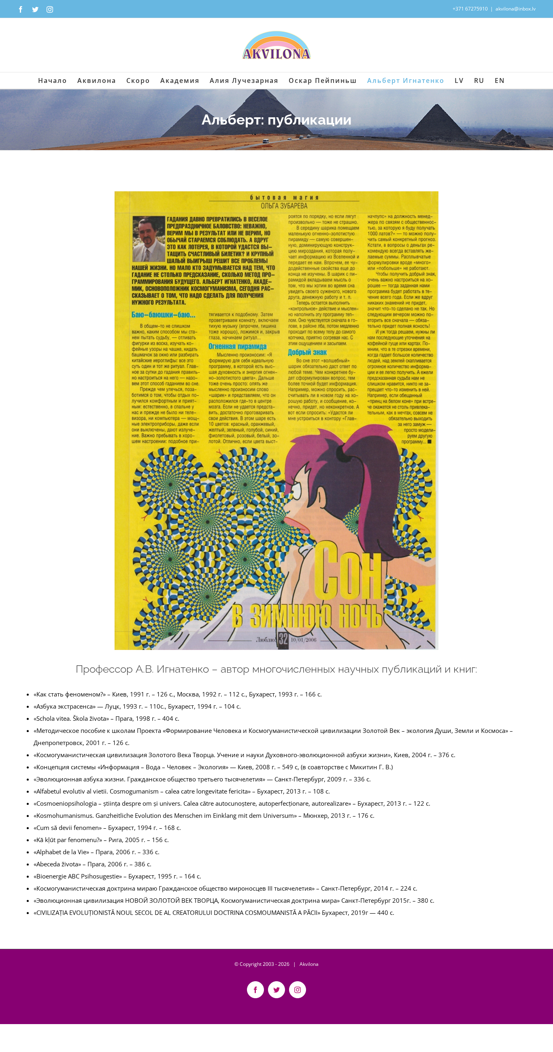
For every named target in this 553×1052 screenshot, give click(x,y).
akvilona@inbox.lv (516, 8)
